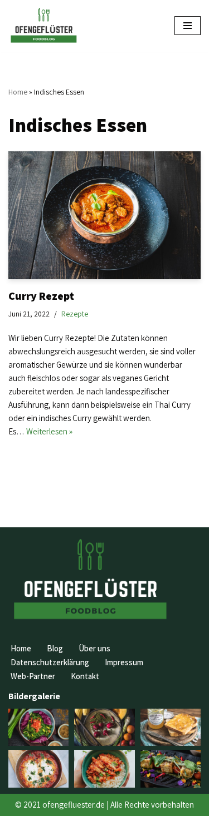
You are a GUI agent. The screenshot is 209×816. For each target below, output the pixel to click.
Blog (55, 648)
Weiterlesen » (49, 431)
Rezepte (74, 314)
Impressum (124, 662)
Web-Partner (33, 676)
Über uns (94, 648)
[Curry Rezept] (104, 215)
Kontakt (85, 676)
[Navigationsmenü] (187, 25)
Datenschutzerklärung (50, 662)
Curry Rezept (41, 296)
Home (17, 92)
